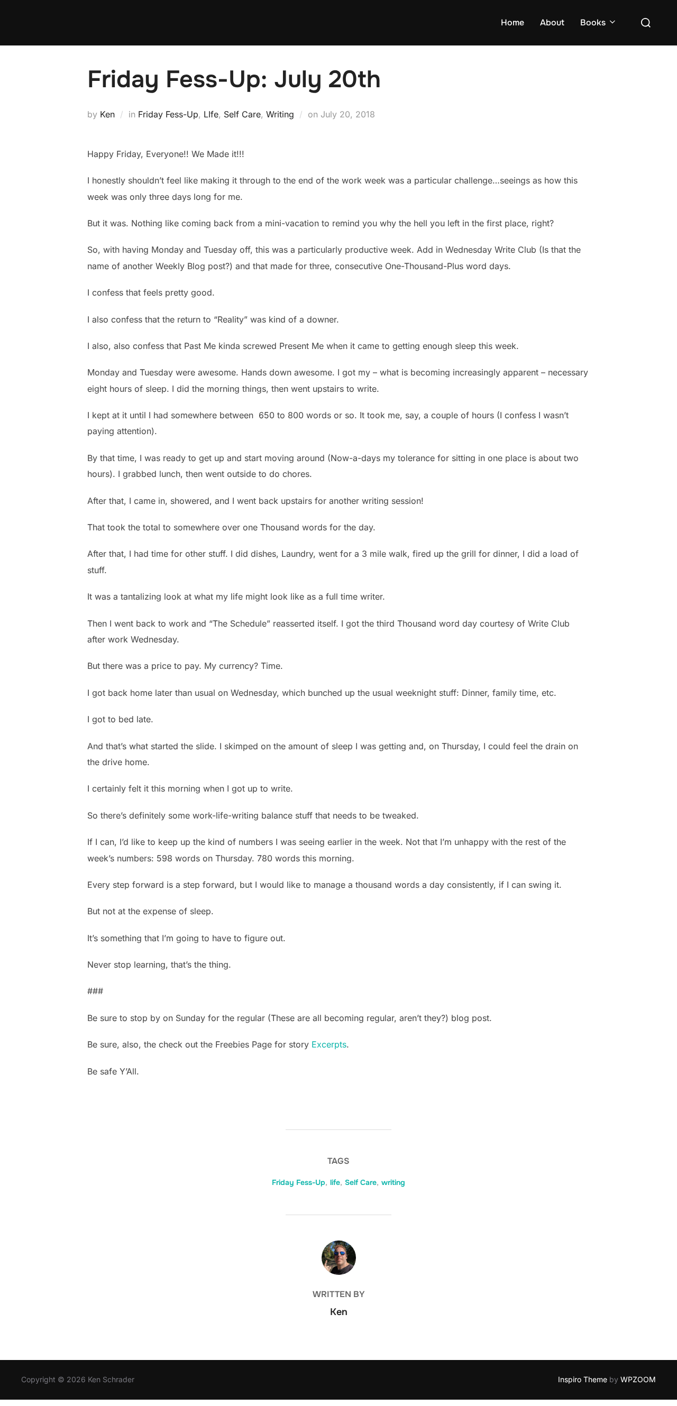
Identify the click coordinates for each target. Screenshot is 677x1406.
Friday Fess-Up (168, 114)
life (335, 1182)
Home (512, 22)
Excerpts (329, 1044)
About (552, 22)
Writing (280, 114)
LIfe (211, 114)
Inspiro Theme (582, 1379)
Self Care (242, 114)
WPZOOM (638, 1379)
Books (593, 22)
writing (393, 1182)
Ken (107, 114)
